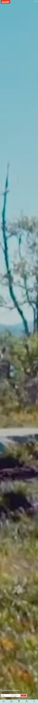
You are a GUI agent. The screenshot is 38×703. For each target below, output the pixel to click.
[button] (34, 701)
